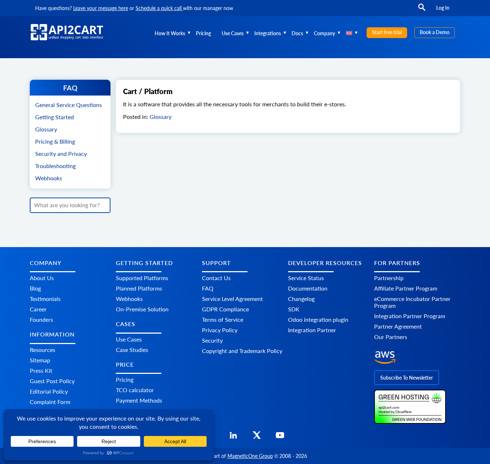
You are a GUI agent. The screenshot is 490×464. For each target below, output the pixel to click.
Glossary (46, 129)
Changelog (301, 298)
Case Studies (132, 349)
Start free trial (387, 32)
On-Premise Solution (142, 309)
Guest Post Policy (52, 380)
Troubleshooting (55, 165)
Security (212, 340)
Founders (41, 319)
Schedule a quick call (159, 8)
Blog (35, 288)
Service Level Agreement (232, 298)
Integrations (267, 33)
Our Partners (390, 336)
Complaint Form (50, 401)
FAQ (207, 288)
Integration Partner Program (409, 315)
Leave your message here (100, 8)
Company (324, 33)
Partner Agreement (398, 326)
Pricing (203, 33)
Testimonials (45, 298)
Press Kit (41, 370)
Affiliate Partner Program (405, 288)
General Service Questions (68, 104)
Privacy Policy (219, 329)
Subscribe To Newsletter (406, 378)
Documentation (308, 288)
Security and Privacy (61, 153)
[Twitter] (256, 437)
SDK (294, 309)
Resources (42, 349)
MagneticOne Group (250, 456)
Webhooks (48, 178)
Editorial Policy (49, 391)
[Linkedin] (233, 437)
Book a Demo (434, 32)
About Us (42, 277)
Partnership (389, 277)
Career (38, 309)
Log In (442, 8)
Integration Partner (312, 329)
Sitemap (40, 360)
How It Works (170, 33)
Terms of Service (222, 319)
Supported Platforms (142, 277)
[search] (421, 10)
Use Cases (233, 33)
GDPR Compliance (225, 309)
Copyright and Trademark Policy (242, 350)
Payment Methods (139, 400)
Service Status (306, 277)
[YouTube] (280, 437)
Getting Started (54, 116)
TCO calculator (135, 389)
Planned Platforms (139, 288)
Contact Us (216, 277)
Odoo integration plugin (318, 319)
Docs (297, 33)
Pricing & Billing (55, 141)
